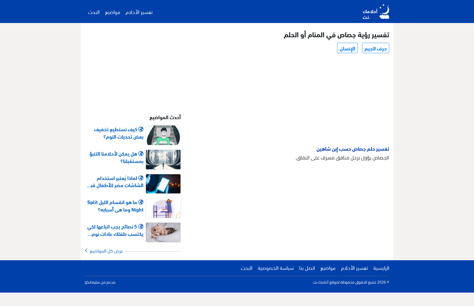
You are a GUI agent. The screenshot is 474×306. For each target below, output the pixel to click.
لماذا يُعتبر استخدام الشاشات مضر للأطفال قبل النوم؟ (115, 181)
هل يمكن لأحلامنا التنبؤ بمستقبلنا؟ (116, 157)
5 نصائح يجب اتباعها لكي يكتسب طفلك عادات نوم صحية (115, 229)
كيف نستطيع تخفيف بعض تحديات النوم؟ (118, 132)
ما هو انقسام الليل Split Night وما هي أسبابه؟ (115, 205)
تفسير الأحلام (139, 11)
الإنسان (347, 48)
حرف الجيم (376, 48)
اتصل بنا (307, 267)
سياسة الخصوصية (276, 267)
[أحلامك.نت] (376, 11)
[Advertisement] (290, 100)
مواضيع (112, 11)
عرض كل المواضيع (105, 250)
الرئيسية (381, 267)
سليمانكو (92, 282)
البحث (94, 11)
